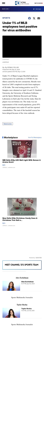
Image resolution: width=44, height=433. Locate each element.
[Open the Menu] (3, 3)
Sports (6, 18)
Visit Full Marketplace (35, 137)
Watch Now (38, 3)
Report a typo (8, 123)
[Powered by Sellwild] (39, 257)
